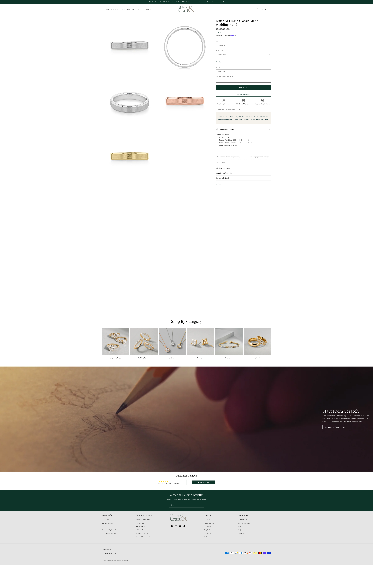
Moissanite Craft (111, 560)
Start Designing (29, 272)
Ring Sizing (207, 530)
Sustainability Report (109, 530)
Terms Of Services (142, 533)
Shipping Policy (141, 526)
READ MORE (221, 163)
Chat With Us (242, 520)
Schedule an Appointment (335, 427)
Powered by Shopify (122, 560)
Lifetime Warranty (142, 530)
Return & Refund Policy (144, 537)
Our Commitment (107, 523)
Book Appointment (244, 523)
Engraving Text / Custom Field (225, 76)
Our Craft (105, 526)
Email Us (241, 526)
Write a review (203, 482)
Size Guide (219, 62)
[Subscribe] (202, 505)
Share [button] (219, 184)
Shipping (218, 32)
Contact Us (241, 533)
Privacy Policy (140, 523)
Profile (206, 537)
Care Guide (207, 526)
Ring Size (218, 68)
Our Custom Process (109, 533)
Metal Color (219, 51)
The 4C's (207, 520)
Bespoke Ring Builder (143, 520)
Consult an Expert (243, 94)
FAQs (239, 530)
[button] (115, 9)
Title (217, 42)
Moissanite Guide (209, 523)
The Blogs (207, 533)
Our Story (105, 520)
